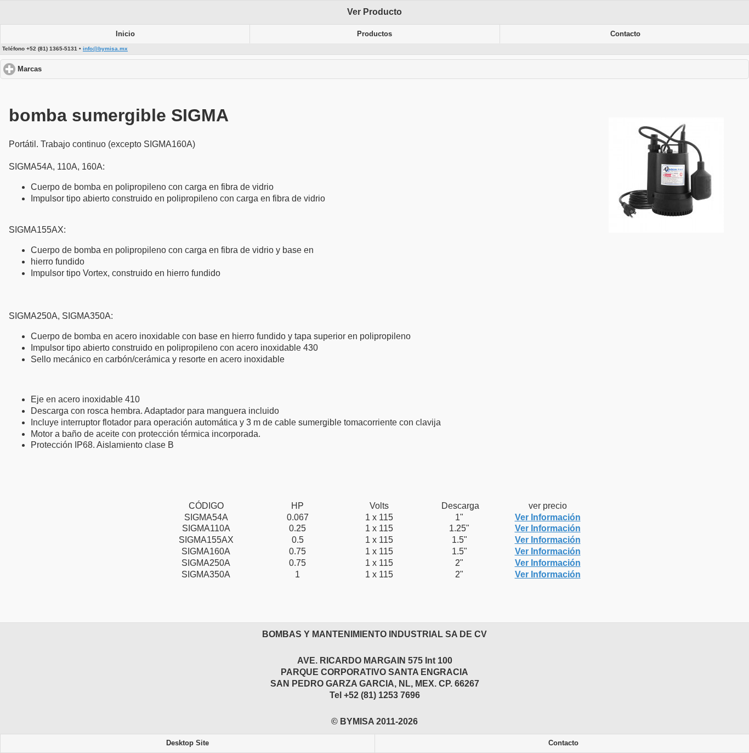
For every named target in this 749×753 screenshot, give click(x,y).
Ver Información (548, 517)
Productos (374, 34)
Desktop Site (187, 743)
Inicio (125, 34)
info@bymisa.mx (105, 49)
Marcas (71, 69)
